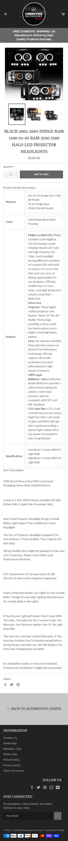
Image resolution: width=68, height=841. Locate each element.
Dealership (10, 743)
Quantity (8, 167)
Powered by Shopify (54, 830)
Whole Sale (10, 754)
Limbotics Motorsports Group (27, 830)
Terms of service (13, 770)
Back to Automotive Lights (35, 709)
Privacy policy (12, 765)
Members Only (12, 748)
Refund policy (11, 759)
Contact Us (10, 737)
